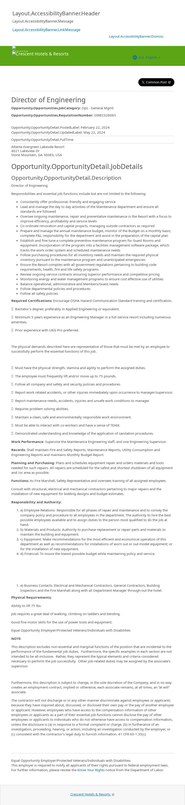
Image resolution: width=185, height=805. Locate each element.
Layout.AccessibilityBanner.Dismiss (136, 36)
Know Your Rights (91, 770)
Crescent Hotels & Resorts (90, 794)
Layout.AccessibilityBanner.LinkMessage (46, 29)
